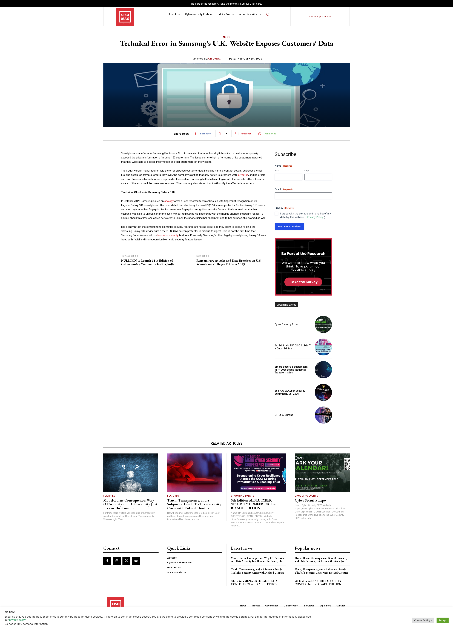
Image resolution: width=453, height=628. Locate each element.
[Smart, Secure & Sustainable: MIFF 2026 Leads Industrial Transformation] (323, 369)
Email (284, 189)
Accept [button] (442, 620)
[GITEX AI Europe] (323, 415)
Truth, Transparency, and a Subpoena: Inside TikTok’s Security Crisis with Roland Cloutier (194, 504)
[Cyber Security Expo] (323, 324)
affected (243, 174)
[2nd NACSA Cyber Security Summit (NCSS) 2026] (323, 392)
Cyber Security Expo (286, 324)
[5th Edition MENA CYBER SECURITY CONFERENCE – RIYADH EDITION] (258, 472)
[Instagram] (117, 561)
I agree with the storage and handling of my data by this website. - (305, 215)
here (258, 3)
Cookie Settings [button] (423, 620)
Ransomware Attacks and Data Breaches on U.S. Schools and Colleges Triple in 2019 (228, 262)
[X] (126, 561)
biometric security (167, 235)
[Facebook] (107, 561)
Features (109, 496)
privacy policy (17, 619)
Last (306, 170)
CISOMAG (214, 58)
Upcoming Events (242, 496)
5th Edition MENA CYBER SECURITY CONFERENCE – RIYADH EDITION (253, 504)
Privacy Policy (315, 217)
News (226, 37)
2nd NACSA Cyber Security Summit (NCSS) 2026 (290, 392)
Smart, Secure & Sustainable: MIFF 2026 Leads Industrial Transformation (291, 369)
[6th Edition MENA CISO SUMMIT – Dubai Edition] (323, 347)
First (277, 170)
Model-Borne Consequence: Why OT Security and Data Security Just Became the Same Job (130, 504)
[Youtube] (136, 561)
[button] (267, 14)
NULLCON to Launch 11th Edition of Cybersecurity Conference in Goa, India (147, 262)
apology (169, 201)
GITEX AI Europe (284, 415)
